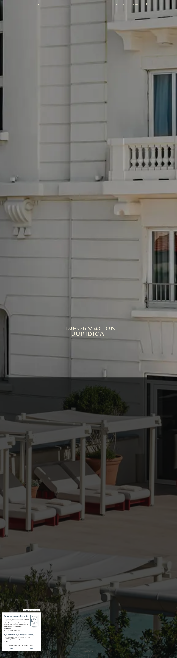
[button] (37, 4)
